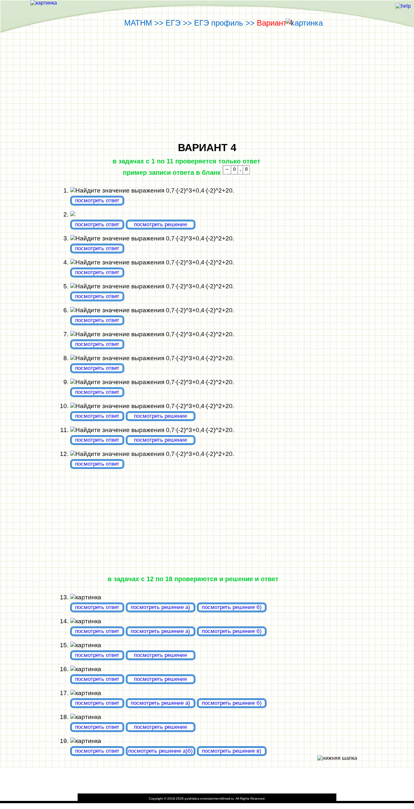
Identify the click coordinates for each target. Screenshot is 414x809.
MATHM (139, 22)
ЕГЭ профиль (219, 22)
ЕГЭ (174, 22)
